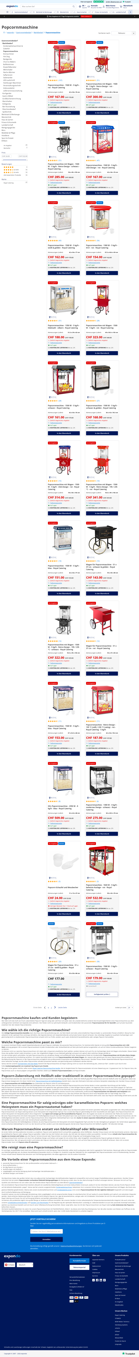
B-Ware (4, 141)
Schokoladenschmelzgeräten (17, 1203)
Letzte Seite (62, 1007)
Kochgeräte (6, 93)
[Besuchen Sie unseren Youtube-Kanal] (93, 1281)
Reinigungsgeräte (8, 127)
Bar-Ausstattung (8, 106)
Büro (3, 130)
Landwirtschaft (7, 125)
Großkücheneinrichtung (11, 99)
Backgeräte (7, 59)
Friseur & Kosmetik (9, 122)
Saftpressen (7, 75)
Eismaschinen (8, 54)
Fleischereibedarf (9, 109)
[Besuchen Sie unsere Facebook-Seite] (97, 1281)
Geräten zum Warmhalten (40, 1203)
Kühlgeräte (6, 104)
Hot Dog (6, 56)
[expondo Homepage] (4, 32)
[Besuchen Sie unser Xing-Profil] (104, 1281)
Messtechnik (6, 117)
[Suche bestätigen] (73, 6)
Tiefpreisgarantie (56, 102)
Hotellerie (5, 135)
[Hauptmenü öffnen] (7, 12)
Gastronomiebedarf (10, 41)
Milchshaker (8, 70)
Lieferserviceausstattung (12, 91)
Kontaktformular (79, 1261)
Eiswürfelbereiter (9, 67)
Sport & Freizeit (7, 138)
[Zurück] (45, 1007)
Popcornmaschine (10, 51)
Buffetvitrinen (8, 64)
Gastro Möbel (7, 96)
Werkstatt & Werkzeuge (11, 114)
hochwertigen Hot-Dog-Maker (28, 1064)
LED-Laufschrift (9, 80)
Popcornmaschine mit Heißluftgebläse (49, 1081)
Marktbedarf (7, 43)
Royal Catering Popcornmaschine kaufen (46, 1068)
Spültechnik (6, 112)
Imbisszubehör (9, 88)
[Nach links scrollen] (4, 16)
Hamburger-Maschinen (12, 83)
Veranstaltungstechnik (12, 85)
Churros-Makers (9, 62)
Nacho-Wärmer (9, 72)
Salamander (8, 77)
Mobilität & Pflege (8, 133)
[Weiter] (55, 1007)
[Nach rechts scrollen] (135, 16)
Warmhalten (7, 101)
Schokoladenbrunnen (64, 1190)
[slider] (2, 160)
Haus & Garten (7, 120)
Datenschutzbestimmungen (71, 1246)
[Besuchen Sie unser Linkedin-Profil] (101, 1281)
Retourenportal (79, 1267)
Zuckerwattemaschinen (64, 1187)
